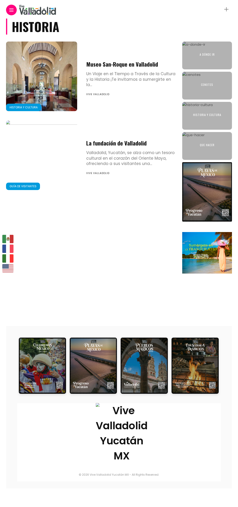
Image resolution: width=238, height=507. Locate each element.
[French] (8, 249)
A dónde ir (207, 54)
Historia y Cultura (24, 107)
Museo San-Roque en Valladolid (122, 64)
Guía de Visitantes (23, 186)
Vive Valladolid (97, 94)
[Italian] (8, 258)
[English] (8, 268)
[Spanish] (8, 239)
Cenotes (207, 85)
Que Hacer (207, 145)
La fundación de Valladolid (116, 143)
